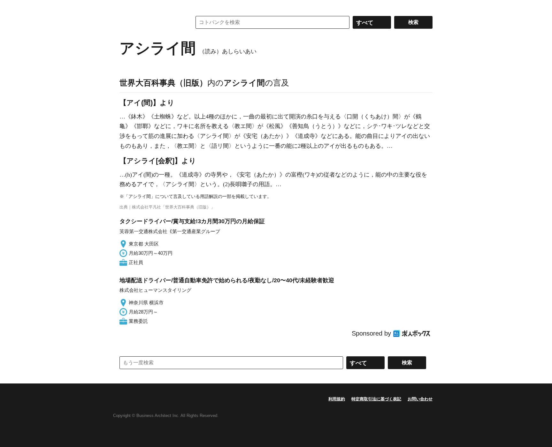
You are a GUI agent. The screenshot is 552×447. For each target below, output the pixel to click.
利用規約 (336, 399)
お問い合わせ (420, 399)
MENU (125, 6)
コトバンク (151, 22)
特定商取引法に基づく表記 (376, 399)
